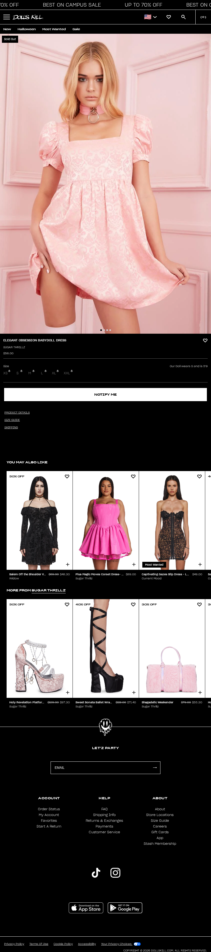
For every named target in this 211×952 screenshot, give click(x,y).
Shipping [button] (11, 427)
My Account (49, 815)
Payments (104, 826)
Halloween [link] (27, 29)
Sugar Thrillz (14, 347)
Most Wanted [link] (54, 29)
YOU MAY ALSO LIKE (27, 462)
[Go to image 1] (101, 330)
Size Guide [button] (12, 420)
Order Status (49, 809)
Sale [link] (76, 29)
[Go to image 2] (104, 330)
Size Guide (160, 820)
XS (5, 373)
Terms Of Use (38, 944)
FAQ (104, 809)
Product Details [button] (17, 412)
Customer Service (104, 832)
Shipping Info (104, 815)
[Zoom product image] (105, 184)
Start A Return (49, 826)
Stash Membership (160, 843)
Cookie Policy (63, 944)
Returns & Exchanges (104, 820)
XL (54, 373)
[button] (70, 5)
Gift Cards (160, 832)
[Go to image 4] (110, 330)
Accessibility (87, 944)
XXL (67, 373)
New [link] (7, 29)
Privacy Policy (14, 944)
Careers (160, 826)
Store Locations (160, 815)
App (160, 838)
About (160, 809)
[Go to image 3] (107, 330)
